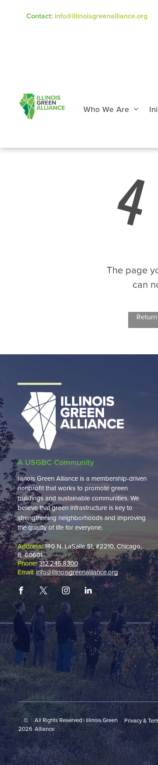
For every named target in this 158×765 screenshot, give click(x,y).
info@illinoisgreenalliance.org (100, 16)
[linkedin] (88, 590)
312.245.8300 (58, 563)
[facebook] (21, 590)
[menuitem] (111, 110)
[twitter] (43, 590)
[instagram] (66, 590)
